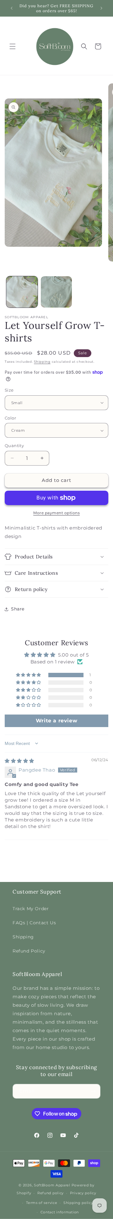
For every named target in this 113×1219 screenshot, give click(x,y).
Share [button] (17, 609)
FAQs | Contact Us (34, 923)
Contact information (59, 1212)
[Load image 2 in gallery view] (56, 292)
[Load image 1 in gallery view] (22, 292)
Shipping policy (78, 1203)
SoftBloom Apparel (52, 1185)
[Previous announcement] (12, 8)
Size (9, 390)
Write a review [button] (56, 721)
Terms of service (41, 1203)
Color (10, 417)
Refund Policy (29, 951)
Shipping (42, 362)
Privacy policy (83, 1193)
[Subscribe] (93, 1091)
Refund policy (50, 1193)
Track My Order (31, 908)
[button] (12, 46)
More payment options (56, 512)
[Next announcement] (101, 8)
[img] (19, 761)
